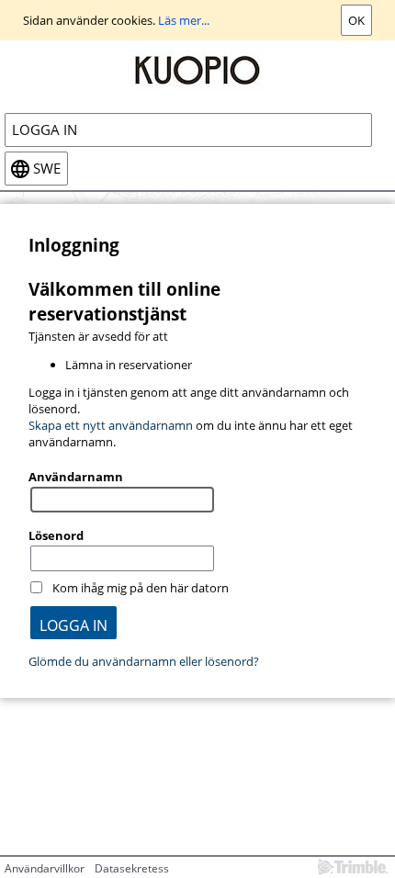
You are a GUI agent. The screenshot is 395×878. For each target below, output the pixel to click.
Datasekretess (132, 868)
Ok (356, 20)
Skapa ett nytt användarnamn (110, 425)
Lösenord (56, 535)
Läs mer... (183, 20)
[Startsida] (197, 68)
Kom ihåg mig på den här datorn (140, 588)
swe (47, 168)
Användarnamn (75, 476)
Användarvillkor (45, 868)
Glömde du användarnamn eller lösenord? (143, 661)
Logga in (44, 130)
